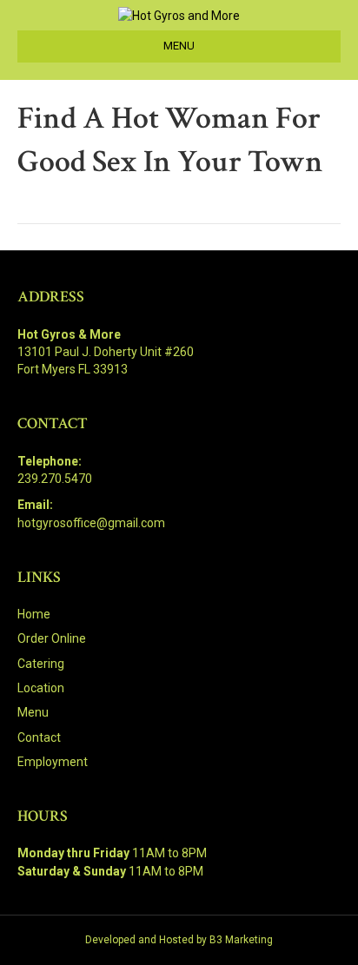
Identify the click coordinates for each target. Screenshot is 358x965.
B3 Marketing (241, 940)
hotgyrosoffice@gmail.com (91, 523)
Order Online (51, 638)
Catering (40, 664)
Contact (39, 737)
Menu (33, 712)
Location (40, 688)
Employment (52, 762)
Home (33, 614)
